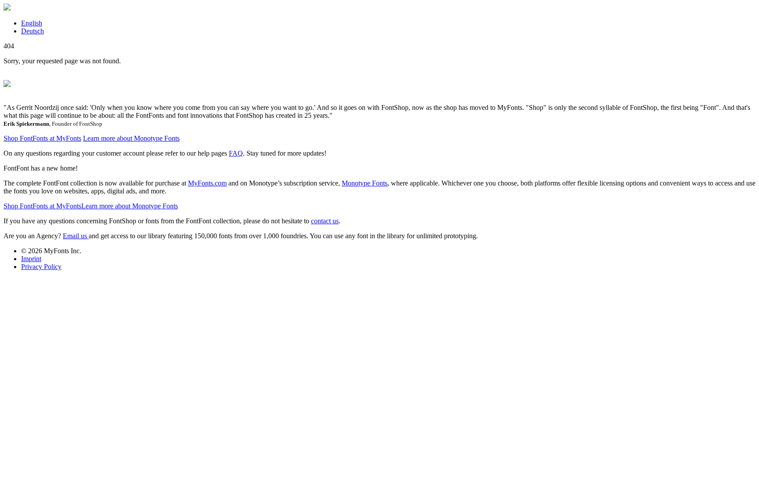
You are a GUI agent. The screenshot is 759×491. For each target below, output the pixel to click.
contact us (325, 221)
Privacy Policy (41, 266)
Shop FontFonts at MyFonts (42, 138)
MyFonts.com (207, 183)
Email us (76, 236)
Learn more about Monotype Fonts (131, 138)
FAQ (236, 153)
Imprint (31, 258)
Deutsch (32, 31)
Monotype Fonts (364, 183)
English (31, 23)
